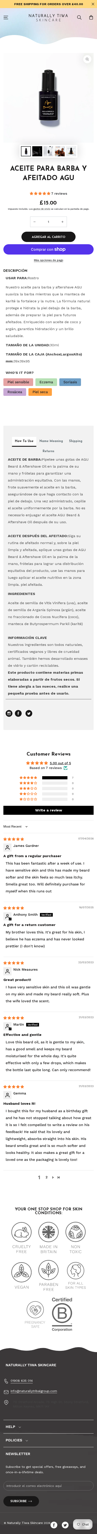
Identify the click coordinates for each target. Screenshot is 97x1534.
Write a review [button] (48, 810)
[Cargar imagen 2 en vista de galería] (37, 151)
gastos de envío (41, 209)
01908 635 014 (22, 1380)
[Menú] (6, 17)
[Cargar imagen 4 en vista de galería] (60, 151)
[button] (79, 17)
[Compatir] (19, 716)
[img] (13, 839)
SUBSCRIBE (18, 1501)
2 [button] (47, 1177)
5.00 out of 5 (60, 763)
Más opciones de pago (48, 260)
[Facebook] (55, 1525)
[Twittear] (28, 716)
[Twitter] (66, 1525)
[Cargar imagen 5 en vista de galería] (71, 151)
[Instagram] (10, 716)
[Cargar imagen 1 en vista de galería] (26, 151)
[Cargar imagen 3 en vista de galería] (48, 151)
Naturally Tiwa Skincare (25, 1523)
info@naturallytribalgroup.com (34, 1391)
